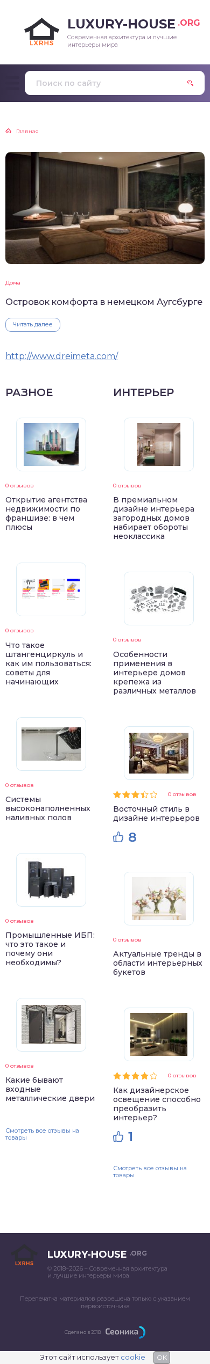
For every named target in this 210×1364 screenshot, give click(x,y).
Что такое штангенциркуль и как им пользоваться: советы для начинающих (48, 663)
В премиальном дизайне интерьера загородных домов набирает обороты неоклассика (153, 518)
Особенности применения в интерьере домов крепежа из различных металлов (154, 673)
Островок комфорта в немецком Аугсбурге (103, 302)
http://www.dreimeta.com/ (61, 356)
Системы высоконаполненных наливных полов (47, 808)
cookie (133, 1357)
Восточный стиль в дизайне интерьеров (156, 813)
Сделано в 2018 (83, 1332)
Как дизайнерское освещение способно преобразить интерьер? (157, 1103)
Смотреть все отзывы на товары (42, 1134)
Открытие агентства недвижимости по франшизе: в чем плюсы (46, 513)
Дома (12, 282)
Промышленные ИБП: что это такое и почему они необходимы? (50, 948)
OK (162, 1357)
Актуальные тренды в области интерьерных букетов (157, 963)
